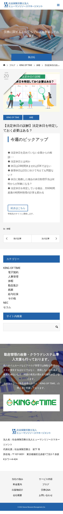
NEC (5, 302)
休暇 (31, 117)
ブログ (45, 484)
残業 (10, 289)
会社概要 (17, 495)
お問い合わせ (45, 495)
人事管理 (13, 276)
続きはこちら (18, 208)
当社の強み (17, 479)
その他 (12, 298)
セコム (7, 307)
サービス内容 (45, 479)
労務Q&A (45, 489)
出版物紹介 (17, 489)
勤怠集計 (13, 285)
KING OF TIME (12, 117)
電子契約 (13, 272)
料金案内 (17, 484)
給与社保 (13, 294)
